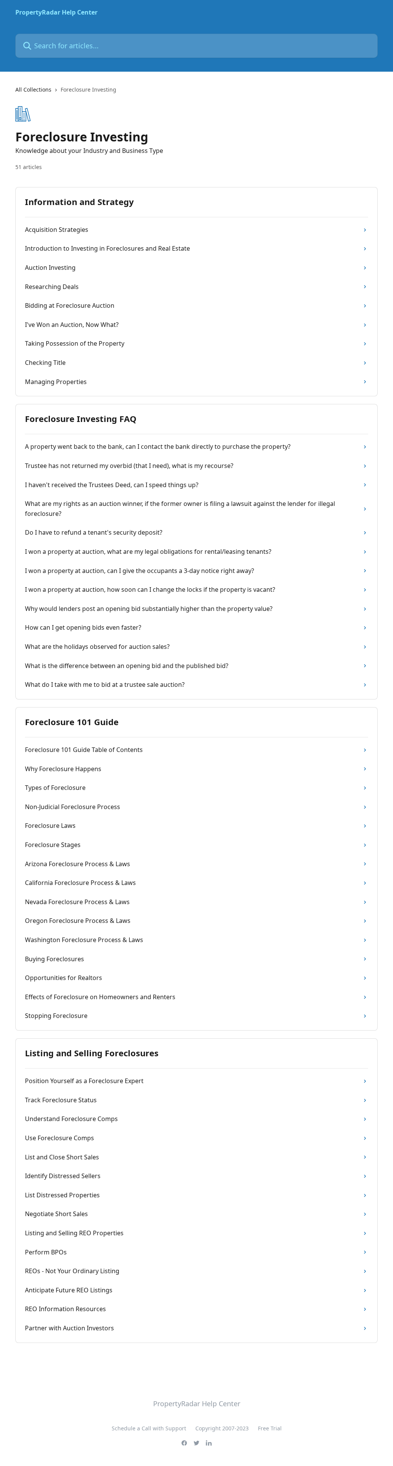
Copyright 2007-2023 (222, 1428)
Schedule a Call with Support (149, 1428)
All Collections (33, 89)
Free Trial (270, 1428)
